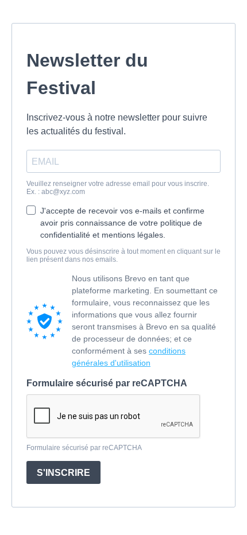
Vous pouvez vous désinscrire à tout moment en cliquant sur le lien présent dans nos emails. (123, 255)
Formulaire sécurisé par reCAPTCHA (106, 383)
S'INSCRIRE (63, 473)
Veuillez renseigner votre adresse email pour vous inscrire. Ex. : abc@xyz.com (117, 188)
